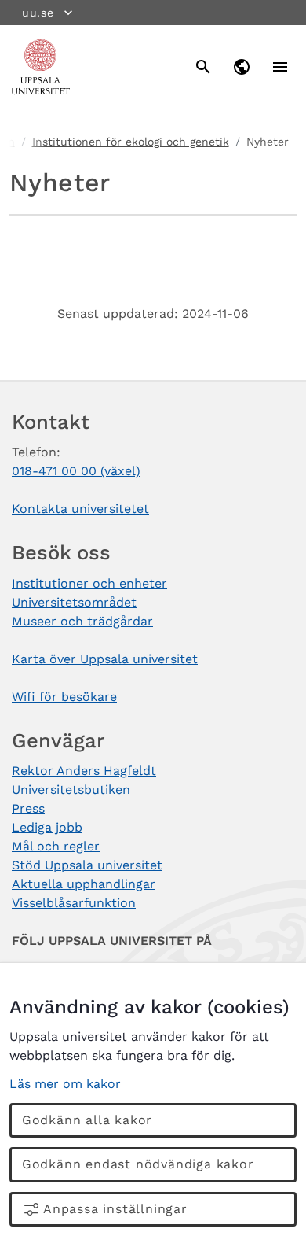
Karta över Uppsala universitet (105, 658)
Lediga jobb (47, 827)
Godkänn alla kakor (87, 1119)
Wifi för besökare (64, 696)
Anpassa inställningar (115, 1208)
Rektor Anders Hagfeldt (84, 770)
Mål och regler (56, 846)
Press (28, 808)
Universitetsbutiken (71, 789)
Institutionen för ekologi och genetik (130, 141)
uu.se (38, 12)
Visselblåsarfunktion (74, 902)
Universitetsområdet (74, 602)
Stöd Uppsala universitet (87, 865)
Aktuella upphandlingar (83, 883)
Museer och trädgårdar (82, 621)
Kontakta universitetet (80, 508)
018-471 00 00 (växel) (76, 470)
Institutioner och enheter (89, 583)
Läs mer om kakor (65, 1083)
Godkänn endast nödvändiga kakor (138, 1164)
